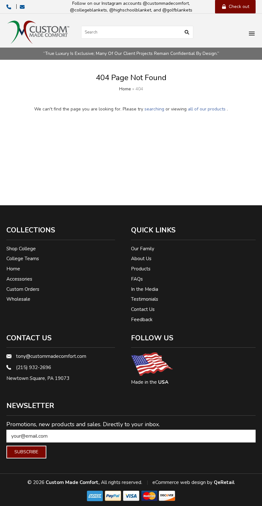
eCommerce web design (179, 482)
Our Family (142, 248)
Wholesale (18, 299)
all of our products (207, 109)
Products (140, 269)
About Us (141, 258)
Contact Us (143, 309)
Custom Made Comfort (72, 482)
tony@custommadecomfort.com (51, 356)
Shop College (21, 248)
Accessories (19, 279)
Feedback (141, 319)
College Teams (22, 258)
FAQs (137, 279)
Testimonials (144, 299)
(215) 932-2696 (33, 367)
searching (154, 109)
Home (125, 89)
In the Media (144, 289)
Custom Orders (22, 289)
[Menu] (252, 34)
